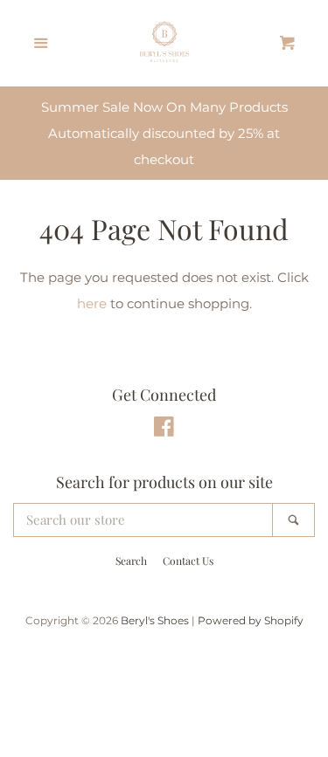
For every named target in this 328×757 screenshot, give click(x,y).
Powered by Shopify (251, 620)
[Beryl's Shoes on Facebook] (164, 430)
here (92, 303)
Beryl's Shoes (155, 620)
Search (131, 561)
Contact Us (188, 561)
